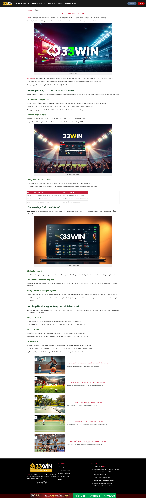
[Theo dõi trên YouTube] (42, 482)
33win (18, 3)
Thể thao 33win (31, 78)
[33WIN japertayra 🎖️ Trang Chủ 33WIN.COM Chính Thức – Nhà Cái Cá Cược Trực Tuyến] (7, 3)
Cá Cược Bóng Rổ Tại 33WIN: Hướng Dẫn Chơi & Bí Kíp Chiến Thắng (88, 363)
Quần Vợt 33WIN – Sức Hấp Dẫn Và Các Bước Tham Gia (88, 421)
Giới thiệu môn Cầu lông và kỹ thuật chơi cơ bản (88, 402)
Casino (48, 3)
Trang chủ (29, 10)
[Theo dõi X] (37, 482)
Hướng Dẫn (25, 3)
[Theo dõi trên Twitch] (45, 482)
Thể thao (34, 3)
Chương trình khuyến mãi (67, 3)
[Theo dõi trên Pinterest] (40, 482)
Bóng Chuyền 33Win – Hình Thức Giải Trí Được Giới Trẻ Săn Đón (88, 441)
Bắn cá (54, 3)
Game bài (42, 3)
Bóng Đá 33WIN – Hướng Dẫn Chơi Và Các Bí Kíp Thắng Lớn (88, 382)
